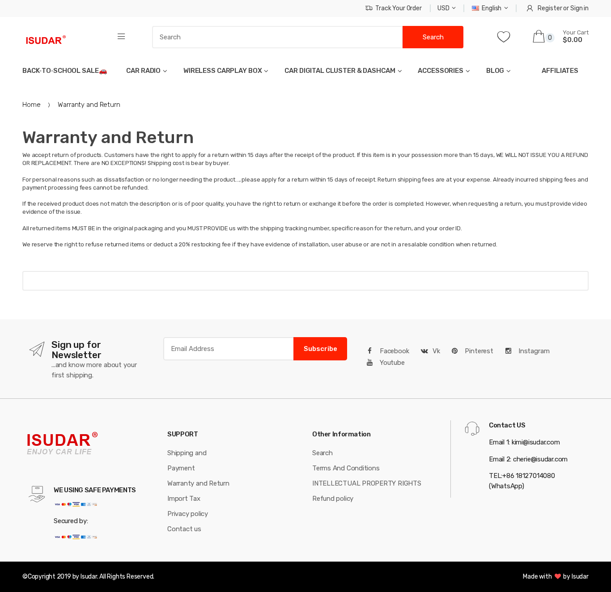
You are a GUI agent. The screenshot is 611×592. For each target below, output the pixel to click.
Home (31, 105)
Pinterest (478, 351)
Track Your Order (398, 8)
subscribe (320, 349)
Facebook (393, 351)
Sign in (579, 8)
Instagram (533, 351)
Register (550, 8)
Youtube (391, 363)
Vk (436, 351)
